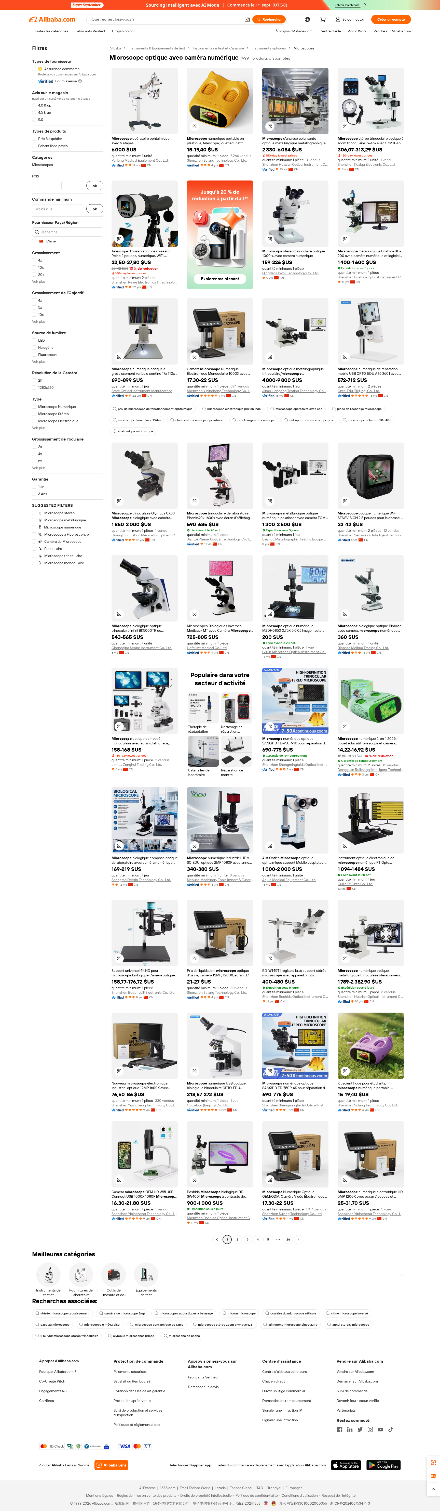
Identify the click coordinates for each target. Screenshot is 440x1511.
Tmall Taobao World (195, 1488)
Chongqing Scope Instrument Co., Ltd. (142, 648)
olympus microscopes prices (133, 1336)
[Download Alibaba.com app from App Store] (346, 1465)
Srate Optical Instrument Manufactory (142, 391)
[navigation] (67, 644)
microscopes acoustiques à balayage (186, 1313)
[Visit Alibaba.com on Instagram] (370, 1429)
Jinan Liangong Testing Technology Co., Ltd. (295, 391)
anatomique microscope (135, 431)
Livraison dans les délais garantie (139, 1391)
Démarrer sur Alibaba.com (357, 1381)
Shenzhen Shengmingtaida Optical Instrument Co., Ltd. (295, 765)
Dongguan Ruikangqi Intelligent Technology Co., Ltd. (371, 770)
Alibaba (115, 48)
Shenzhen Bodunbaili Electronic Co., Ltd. (143, 992)
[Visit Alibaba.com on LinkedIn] (350, 1429)
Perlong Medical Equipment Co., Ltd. (140, 160)
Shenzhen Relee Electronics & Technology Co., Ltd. (145, 282)
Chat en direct (273, 1381)
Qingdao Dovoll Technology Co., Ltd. (290, 273)
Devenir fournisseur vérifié (358, 1401)
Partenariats (346, 1410)
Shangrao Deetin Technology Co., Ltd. (141, 880)
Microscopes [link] (304, 48)
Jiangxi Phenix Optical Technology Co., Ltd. (220, 539)
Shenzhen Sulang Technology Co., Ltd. (217, 160)
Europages (293, 1488)
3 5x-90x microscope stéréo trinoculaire (69, 1336)
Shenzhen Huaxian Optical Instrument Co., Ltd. (295, 164)
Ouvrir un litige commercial (283, 1391)
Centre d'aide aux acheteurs (284, 1372)
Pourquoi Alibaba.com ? (57, 1372)
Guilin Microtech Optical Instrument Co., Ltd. (295, 652)
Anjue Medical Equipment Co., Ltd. (289, 880)
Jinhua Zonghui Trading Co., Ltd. (137, 765)
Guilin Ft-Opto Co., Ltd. (355, 884)
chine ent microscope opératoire (199, 420)
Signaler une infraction (280, 1420)
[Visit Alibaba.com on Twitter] (360, 1429)
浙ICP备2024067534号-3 (350, 1503)
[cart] (324, 20)
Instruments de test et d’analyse (218, 48)
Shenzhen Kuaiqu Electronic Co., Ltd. (366, 164)
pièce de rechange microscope (359, 409)
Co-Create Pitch (52, 1381)
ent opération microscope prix (311, 420)
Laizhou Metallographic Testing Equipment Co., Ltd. (295, 539)
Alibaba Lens (62, 1465)
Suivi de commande (352, 1391)
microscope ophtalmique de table (159, 1324)
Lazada (220, 1488)
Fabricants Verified (202, 1377)
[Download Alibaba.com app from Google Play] (383, 1465)
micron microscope (242, 1313)
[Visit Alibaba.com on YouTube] (380, 1429)
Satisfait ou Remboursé (132, 1381)
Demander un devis (203, 1387)
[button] (247, 19)
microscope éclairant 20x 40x (369, 420)
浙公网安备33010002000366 (303, 1503)
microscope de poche (184, 1336)
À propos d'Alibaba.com (59, 1361)
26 (288, 1239)
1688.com (167, 1488)
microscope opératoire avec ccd (299, 409)
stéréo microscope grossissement (65, 1313)
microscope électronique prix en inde (234, 409)
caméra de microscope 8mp (124, 1313)
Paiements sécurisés (130, 1372)
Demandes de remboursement (286, 1401)
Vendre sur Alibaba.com (355, 1372)
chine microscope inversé (349, 1313)
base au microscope (55, 1324)
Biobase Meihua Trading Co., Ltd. (363, 648)
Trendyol (274, 1488)
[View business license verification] (266, 1503)
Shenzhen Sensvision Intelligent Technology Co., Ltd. (371, 535)
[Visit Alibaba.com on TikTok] (391, 1429)
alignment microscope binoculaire (293, 1324)
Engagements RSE (53, 1391)
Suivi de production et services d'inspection (138, 1412)
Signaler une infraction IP (282, 1410)
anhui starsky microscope (350, 1324)
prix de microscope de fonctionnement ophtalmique (155, 409)
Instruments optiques (269, 48)
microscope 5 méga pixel (102, 1324)
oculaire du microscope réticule (293, 1313)
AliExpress (147, 1488)
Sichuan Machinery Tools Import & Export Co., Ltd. (220, 880)
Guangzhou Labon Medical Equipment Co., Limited (145, 535)
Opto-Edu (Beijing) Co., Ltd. (359, 391)
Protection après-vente (132, 1401)
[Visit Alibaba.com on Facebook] (340, 1429)
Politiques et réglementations (137, 1425)
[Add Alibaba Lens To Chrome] (111, 1465)
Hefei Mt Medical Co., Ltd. (207, 648)
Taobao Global (241, 1488)
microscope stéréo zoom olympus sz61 (226, 1324)
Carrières (46, 1401)
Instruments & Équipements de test (157, 48)
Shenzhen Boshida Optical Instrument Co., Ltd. (371, 277)
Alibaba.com (315, 1465)
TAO (259, 1488)
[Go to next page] (298, 1239)
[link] (433, 1462)
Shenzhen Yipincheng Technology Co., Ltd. (220, 391)
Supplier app (200, 1465)
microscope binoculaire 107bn (139, 420)
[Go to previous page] (217, 1239)
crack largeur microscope (256, 420)
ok (95, 186)
